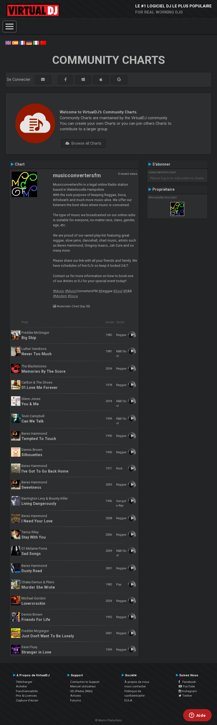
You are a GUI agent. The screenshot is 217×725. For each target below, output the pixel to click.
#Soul (117, 291)
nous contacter (135, 686)
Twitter (187, 695)
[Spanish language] (15, 42)
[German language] (29, 42)
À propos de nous (136, 682)
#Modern (60, 296)
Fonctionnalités (27, 691)
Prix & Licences (26, 695)
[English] (8, 42)
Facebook (188, 682)
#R (100, 291)
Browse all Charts (85, 143)
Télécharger (24, 682)
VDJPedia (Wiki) (81, 691)
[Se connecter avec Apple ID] (101, 79)
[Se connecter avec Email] (43, 79)
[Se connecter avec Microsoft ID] (83, 79)
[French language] (22, 42)
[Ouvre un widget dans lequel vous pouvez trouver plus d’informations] (197, 715)
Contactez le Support (85, 682)
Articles (75, 695)
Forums (75, 700)
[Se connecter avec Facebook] (65, 79)
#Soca (73, 296)
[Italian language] (36, 42)
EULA (128, 700)
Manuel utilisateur (83, 686)
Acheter (21, 686)
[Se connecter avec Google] (119, 79)
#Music (58, 291)
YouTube (188, 686)
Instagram (189, 691)
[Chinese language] (43, 42)
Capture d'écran (27, 700)
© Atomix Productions (108, 720)
